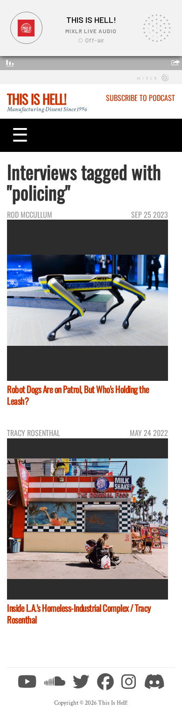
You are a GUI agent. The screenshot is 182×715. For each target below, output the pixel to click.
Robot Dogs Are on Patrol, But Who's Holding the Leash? (78, 395)
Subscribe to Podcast (140, 97)
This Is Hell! (36, 98)
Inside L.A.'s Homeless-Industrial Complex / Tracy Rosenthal (79, 613)
